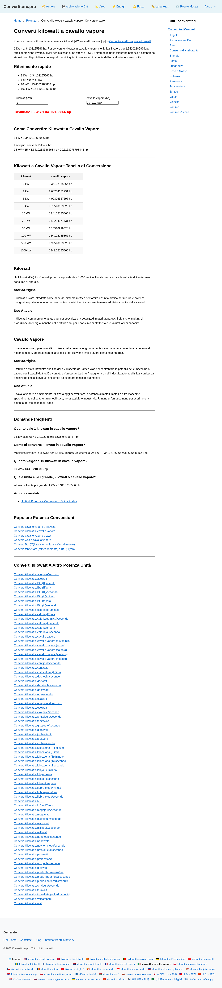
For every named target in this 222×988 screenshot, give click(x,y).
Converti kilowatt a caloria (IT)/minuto (36, 609)
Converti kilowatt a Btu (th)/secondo (35, 605)
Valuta (173, 96)
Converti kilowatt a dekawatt (31, 689)
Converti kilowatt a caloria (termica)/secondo (41, 618)
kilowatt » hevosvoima (58, 964)
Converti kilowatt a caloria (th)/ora (34, 627)
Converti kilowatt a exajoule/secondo (36, 712)
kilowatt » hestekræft (72, 959)
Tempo (174, 91)
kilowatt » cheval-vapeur (122, 964)
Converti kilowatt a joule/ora (31, 738)
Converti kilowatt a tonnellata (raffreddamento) (42, 894)
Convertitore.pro (19, 6)
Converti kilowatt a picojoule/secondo (37, 863)
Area (173, 45)
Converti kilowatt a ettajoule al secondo (38, 703)
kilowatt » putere (50, 969)
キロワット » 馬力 (167, 974)
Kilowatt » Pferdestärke (172, 959)
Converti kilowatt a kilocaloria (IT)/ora (36, 752)
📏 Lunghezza (160, 6)
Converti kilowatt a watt (28, 903)
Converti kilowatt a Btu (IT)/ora (32, 587)
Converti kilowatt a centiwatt (31, 667)
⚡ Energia (119, 6)
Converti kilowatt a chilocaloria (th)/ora (37, 672)
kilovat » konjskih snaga (24, 974)
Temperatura (177, 86)
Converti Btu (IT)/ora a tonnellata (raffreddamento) (44, 544)
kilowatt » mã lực (116, 979)
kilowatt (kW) (24, 98)
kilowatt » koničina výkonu (58, 974)
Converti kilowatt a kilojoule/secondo (36, 778)
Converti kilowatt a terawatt (30, 890)
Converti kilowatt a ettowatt (30, 707)
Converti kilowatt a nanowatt (31, 841)
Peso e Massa (178, 71)
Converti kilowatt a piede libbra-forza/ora (38, 872)
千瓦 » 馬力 (189, 974)
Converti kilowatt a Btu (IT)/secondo (36, 592)
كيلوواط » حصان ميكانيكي (168, 979)
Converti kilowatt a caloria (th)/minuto (36, 623)
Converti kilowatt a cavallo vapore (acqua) (39, 645)
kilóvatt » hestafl (87, 974)
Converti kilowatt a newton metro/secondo (39, 845)
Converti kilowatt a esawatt (30, 698)
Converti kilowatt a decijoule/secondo (37, 676)
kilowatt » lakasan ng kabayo (167, 969)
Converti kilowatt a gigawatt (31, 729)
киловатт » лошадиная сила (53, 979)
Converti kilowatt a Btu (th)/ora (32, 600)
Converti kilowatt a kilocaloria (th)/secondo (40, 761)
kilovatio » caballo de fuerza (105, 959)
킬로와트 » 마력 (140, 979)
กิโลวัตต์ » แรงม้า (22, 979)
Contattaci (26, 939)
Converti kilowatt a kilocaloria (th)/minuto (39, 756)
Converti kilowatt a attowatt (30, 578)
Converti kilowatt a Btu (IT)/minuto (34, 583)
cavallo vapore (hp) (98, 98)
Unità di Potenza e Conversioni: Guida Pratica (49, 501)
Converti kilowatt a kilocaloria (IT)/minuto (39, 747)
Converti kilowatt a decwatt (30, 681)
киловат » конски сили (138, 974)
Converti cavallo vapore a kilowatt (130, 41)
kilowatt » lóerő (111, 974)
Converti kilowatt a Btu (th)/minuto (34, 596)
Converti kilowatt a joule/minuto (33, 734)
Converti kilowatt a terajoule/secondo (36, 885)
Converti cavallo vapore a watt (32, 535)
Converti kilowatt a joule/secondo (34, 743)
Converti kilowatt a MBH (29, 801)
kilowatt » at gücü (74, 969)
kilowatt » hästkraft (29, 964)
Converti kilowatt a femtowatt (31, 721)
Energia (174, 55)
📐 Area (100, 6)
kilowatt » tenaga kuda (133, 969)
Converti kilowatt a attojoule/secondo (36, 574)
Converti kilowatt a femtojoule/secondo (37, 716)
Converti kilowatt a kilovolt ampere (35, 783)
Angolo (174, 35)
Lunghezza (176, 65)
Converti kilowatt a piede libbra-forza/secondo (42, 876)
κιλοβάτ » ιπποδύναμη (201, 979)
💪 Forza (138, 6)
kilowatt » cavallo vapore (41, 959)
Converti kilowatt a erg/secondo (33, 694)
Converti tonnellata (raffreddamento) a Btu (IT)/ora (44, 549)
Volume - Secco (179, 112)
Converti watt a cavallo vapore (32, 539)
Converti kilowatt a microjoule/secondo (37, 818)
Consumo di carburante (184, 50)
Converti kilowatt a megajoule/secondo (38, 810)
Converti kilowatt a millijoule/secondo (37, 827)
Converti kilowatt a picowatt (31, 867)
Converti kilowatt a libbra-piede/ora (35, 792)
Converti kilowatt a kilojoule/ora (33, 774)
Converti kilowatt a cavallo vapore (34, 531)
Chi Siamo (9, 939)
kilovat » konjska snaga (202, 969)
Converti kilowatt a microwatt (31, 823)
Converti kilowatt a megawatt (31, 814)
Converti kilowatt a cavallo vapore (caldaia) (40, 649)
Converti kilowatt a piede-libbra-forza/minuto (41, 881)
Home (17, 20)
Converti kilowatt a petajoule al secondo (38, 849)
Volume (174, 107)
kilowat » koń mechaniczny (192, 964)
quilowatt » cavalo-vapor (140, 959)
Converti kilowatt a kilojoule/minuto (35, 770)
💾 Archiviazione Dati (75, 6)
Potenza (31, 20)
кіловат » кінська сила (88, 979)
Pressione (176, 81)
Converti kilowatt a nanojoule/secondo (37, 836)
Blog (38, 939)
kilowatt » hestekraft (203, 959)
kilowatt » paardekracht (89, 964)
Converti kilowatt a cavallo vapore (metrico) (40, 658)
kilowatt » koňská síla (22, 969)
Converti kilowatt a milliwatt (30, 832)
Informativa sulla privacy (59, 939)
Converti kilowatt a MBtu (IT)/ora (33, 805)
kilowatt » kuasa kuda (102, 969)
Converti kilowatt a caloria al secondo (37, 632)
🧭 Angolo (48, 6)
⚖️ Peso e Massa (187, 6)
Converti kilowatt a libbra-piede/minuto (37, 787)
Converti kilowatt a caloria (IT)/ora (34, 614)
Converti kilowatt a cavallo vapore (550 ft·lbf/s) (42, 640)
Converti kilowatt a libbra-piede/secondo (38, 796)
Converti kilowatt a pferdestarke (33, 859)
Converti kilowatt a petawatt (31, 854)
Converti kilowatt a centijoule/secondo (37, 663)
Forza (173, 60)
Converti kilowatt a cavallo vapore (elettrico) (40, 654)
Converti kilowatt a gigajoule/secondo (37, 725)
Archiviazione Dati (181, 40)
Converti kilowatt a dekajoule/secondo (37, 685)
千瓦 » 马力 (208, 974)
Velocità (175, 101)
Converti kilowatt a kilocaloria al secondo (39, 765)
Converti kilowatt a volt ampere (33, 898)
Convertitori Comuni (181, 29)
